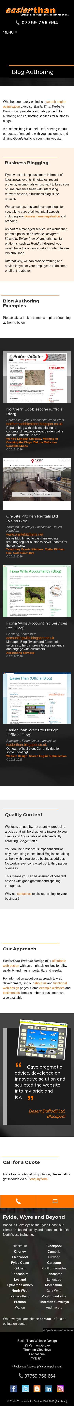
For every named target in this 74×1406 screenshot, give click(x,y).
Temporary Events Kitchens (24, 549)
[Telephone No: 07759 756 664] (18, 1201)
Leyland (20, 1279)
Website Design (16, 756)
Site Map (61, 1401)
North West (20, 1290)
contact (45, 1319)
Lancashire (20, 1274)
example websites (52, 988)
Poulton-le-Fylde (54, 1296)
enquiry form (39, 1179)
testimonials (11, 993)
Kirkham (20, 1268)
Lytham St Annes (20, 1285)
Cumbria (54, 1251)
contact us (24, 893)
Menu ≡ (10, 32)
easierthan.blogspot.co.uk (26, 745)
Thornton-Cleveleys (54, 1302)
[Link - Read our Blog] (37, 1391)
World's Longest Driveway (23, 438)
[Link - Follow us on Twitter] (25, 1391)
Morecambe (54, 1285)
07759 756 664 (39, 1376)
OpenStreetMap (53, 1330)
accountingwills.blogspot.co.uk (30, 638)
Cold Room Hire (23, 552)
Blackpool (54, 1246)
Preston (20, 1302)
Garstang (54, 1262)
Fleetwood (20, 1257)
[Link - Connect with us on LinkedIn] (48, 1391)
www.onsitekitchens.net (24, 534)
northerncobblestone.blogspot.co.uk (34, 424)
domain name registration (42, 216)
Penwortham (19, 1296)
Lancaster (54, 1274)
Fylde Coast (20, 1262)
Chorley (20, 1251)
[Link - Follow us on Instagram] (60, 1391)
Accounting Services (20, 652)
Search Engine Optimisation (48, 756)
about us (40, 983)
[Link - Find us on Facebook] (13, 1391)
